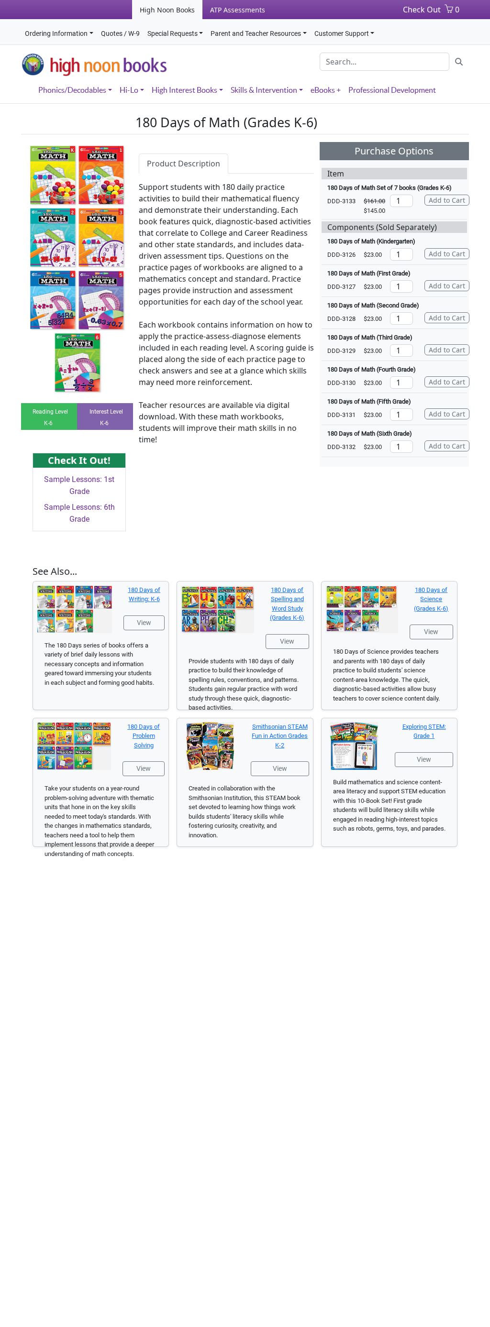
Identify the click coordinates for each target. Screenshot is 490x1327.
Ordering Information (56, 33)
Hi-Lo (129, 90)
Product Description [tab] (183, 163)
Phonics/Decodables (72, 90)
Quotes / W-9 (120, 33)
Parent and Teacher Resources (256, 33)
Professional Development (392, 90)
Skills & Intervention (264, 90)
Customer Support (341, 33)
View (144, 622)
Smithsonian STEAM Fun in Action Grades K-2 (280, 736)
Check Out (422, 9)
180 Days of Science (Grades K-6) (431, 599)
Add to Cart (447, 200)
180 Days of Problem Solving (143, 736)
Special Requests (172, 33)
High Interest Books (184, 90)
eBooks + (326, 90)
